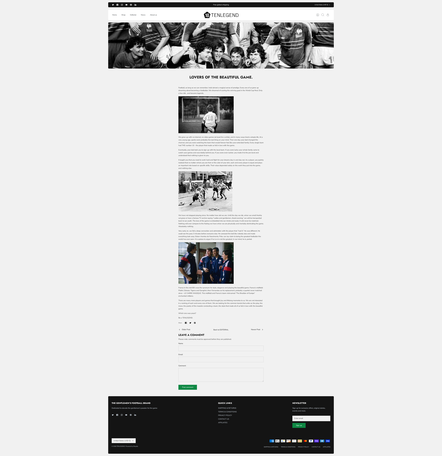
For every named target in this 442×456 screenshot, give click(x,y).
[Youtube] (126, 5)
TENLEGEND (121, 446)
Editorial (133, 15)
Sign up (299, 425)
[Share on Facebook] (186, 323)
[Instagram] (122, 5)
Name (180, 343)
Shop (123, 15)
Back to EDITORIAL (220, 330)
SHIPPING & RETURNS (227, 408)
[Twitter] (113, 5)
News (143, 15)
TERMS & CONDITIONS (227, 412)
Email (180, 354)
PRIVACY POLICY (225, 415)
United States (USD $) (321, 5)
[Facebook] (117, 5)
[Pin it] (195, 323)
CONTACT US (223, 419)
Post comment (187, 387)
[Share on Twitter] (190, 323)
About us (153, 15)
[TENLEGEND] (221, 15)
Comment (182, 366)
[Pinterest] (131, 5)
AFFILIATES (222, 422)
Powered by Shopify (132, 446)
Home (114, 15)
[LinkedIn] (135, 5)
